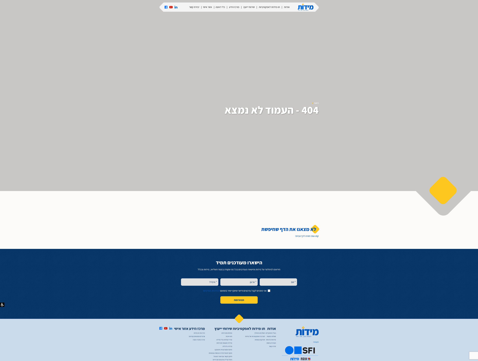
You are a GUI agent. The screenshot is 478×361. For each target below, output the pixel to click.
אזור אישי (207, 7)
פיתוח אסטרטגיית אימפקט (223, 350)
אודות (287, 7)
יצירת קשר (194, 7)
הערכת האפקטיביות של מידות (255, 336)
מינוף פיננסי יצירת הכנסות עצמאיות (220, 353)
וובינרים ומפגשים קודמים (197, 336)
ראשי (316, 103)
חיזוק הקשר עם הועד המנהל (222, 356)
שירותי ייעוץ (249, 7)
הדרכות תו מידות (199, 333)
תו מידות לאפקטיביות (269, 7)
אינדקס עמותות (260, 340)
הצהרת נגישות (271, 343)
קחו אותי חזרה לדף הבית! (307, 236)
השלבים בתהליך (259, 333)
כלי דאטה (220, 7)
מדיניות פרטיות (271, 340)
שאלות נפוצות (271, 336)
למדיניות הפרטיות (211, 290)
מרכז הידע (234, 7)
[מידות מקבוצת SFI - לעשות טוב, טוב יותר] (305, 7)
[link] (166, 7)
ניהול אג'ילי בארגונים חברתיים (222, 360)
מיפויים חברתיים (227, 333)
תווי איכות (229, 336)
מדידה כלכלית (227, 346)
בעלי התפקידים (271, 333)
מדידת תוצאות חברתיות (224, 343)
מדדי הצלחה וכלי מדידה (224, 340)
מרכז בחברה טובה (199, 340)
